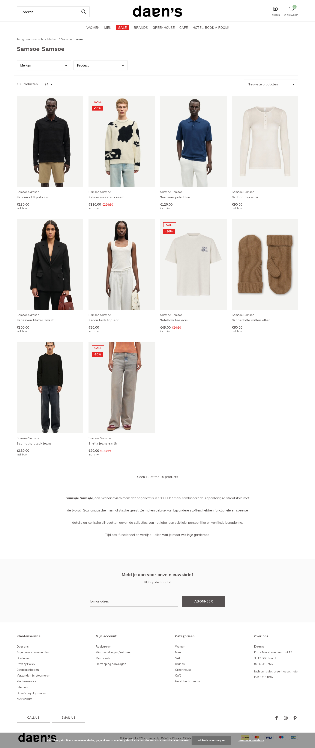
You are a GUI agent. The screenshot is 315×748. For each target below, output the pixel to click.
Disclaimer (24, 658)
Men (107, 28)
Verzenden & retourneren (33, 675)
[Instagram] (286, 718)
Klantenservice (26, 681)
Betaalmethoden (28, 669)
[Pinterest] (295, 718)
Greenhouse (164, 28)
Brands (141, 28)
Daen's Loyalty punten (31, 693)
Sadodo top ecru (245, 197)
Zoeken (84, 11)
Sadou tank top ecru (104, 320)
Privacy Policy (26, 664)
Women (92, 28)
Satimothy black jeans (34, 443)
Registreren (103, 646)
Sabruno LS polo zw (32, 197)
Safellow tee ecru (174, 320)
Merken (52, 39)
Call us (33, 717)
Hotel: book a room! (210, 28)
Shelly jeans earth (102, 443)
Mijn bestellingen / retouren (114, 652)
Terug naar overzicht (30, 39)
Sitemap (22, 687)
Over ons (23, 646)
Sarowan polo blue (175, 197)
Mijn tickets (103, 658)
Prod (83, 65)
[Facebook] (276, 718)
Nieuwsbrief (24, 699)
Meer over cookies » (251, 740)
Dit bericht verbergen (211, 740)
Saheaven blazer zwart (35, 320)
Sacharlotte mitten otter (251, 320)
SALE (122, 28)
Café (183, 28)
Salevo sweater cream (106, 197)
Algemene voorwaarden (33, 652)
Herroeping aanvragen (111, 664)
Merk (25, 65)
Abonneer (203, 601)
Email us (68, 717)
